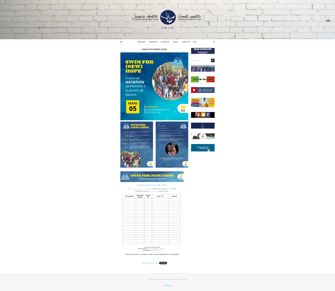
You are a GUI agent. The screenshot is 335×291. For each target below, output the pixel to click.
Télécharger (163, 263)
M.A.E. (195, 42)
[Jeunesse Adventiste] (167, 17)
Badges (175, 42)
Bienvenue (141, 42)
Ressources (165, 42)
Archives (185, 279)
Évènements (153, 42)
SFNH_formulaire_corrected (150, 263)
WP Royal (178, 279)
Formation (186, 42)
